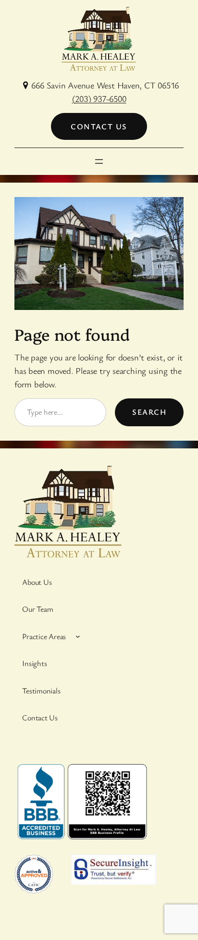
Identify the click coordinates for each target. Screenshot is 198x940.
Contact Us (99, 126)
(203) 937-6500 (99, 98)
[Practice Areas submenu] (77, 636)
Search (149, 412)
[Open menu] (99, 161)
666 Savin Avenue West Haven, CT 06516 (105, 85)
